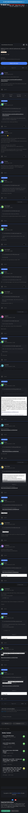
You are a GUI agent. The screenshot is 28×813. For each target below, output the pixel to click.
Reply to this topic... (7, 716)
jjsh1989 (6, 364)
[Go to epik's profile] (24, 768)
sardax (5, 761)
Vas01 (5, 753)
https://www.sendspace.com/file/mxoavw (10, 412)
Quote (5, 89)
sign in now (3, 711)
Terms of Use (18, 803)
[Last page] (26, 68)
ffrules (3, 57)
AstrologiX (7, 206)
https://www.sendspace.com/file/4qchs (10, 572)
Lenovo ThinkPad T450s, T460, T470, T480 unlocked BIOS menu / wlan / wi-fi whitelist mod (12, 769)
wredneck (7, 588)
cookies (5, 804)
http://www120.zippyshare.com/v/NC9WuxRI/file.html (12, 414)
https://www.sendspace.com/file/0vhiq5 (9, 430)
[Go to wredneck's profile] (2, 589)
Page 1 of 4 (14, 67)
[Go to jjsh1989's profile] (2, 365)
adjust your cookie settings (12, 806)
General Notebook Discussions (14, 59)
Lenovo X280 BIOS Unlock (8, 735)
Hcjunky (6, 647)
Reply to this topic (14, 63)
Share (7, 723)
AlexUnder (7, 466)
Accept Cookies (6, 810)
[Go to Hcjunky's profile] (2, 648)
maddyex (6, 545)
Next (23, 67)
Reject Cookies (14, 810)
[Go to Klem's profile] (2, 104)
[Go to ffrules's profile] (2, 73)
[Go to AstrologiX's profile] (2, 207)
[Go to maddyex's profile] (2, 546)
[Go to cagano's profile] (2, 316)
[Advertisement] (14, 25)
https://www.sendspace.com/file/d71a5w (9, 657)
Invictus (5, 737)
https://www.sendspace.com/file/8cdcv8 (9, 487)
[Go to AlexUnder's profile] (2, 467)
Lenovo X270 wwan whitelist (9, 743)
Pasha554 (6, 744)
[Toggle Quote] (3, 108)
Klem (5, 103)
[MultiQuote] (2, 89)
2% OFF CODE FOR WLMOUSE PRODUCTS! (13, 1)
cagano (6, 316)
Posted (8, 74)
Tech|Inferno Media (16, 793)
